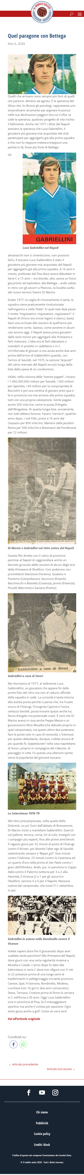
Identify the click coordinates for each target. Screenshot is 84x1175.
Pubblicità (42, 1123)
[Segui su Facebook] (29, 1092)
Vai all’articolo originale (24, 1019)
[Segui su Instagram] (55, 1092)
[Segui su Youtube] (42, 1092)
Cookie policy (42, 1134)
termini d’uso (65, 1155)
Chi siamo (42, 1112)
